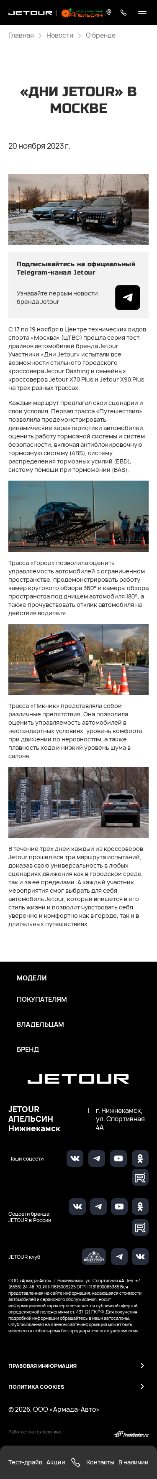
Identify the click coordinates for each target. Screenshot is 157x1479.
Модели (32, 978)
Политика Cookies (36, 1386)
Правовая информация (42, 1366)
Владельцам (40, 1025)
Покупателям (42, 999)
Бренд (28, 1050)
